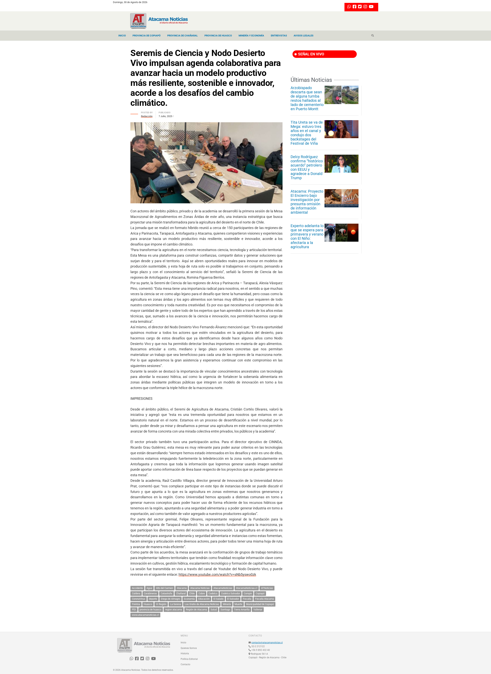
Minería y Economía (251, 35)
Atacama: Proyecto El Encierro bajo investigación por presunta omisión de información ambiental (307, 201)
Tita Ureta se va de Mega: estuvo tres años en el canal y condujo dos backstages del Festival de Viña (307, 132)
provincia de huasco (150, 609)
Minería (227, 604)
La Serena (175, 604)
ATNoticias (267, 588)
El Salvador (233, 598)
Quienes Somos (189, 648)
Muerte (238, 604)
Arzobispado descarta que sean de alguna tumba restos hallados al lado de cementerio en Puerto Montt (307, 98)
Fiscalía (247, 598)
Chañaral (181, 593)
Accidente (137, 588)
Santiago (225, 609)
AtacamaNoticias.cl (246, 588)
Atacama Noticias (200, 588)
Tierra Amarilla (242, 609)
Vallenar (257, 609)
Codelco (212, 593)
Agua (149, 588)
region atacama (173, 609)
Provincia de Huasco (218, 35)
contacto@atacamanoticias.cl (267, 642)
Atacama (182, 588)
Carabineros (150, 593)
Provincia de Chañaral (182, 35)
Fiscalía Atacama (264, 598)
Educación (204, 598)
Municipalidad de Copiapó (260, 604)
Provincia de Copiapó (147, 35)
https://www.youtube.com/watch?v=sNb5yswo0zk (217, 574)
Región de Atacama (196, 609)
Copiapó (260, 593)
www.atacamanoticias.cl (145, 614)
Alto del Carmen (164, 588)
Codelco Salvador (230, 593)
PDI (134, 609)
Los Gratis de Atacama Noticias (202, 604)
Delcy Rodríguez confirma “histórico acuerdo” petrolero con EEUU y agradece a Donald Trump (307, 167)
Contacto (185, 664)
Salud (214, 609)
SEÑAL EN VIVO (310, 54)
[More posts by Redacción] (134, 113)
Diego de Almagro (170, 598)
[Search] (372, 35)
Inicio (122, 35)
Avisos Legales (303, 35)
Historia (185, 653)
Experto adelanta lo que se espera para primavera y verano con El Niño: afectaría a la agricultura (307, 236)
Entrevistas (279, 35)
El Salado (218, 598)
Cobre (202, 593)
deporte (153, 598)
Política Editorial (189, 659)
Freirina (136, 604)
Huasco (148, 604)
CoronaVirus (138, 598)
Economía (189, 598)
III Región (161, 604)
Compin (248, 593)
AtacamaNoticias (222, 588)
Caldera (136, 593)
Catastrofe (166, 593)
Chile (192, 593)
